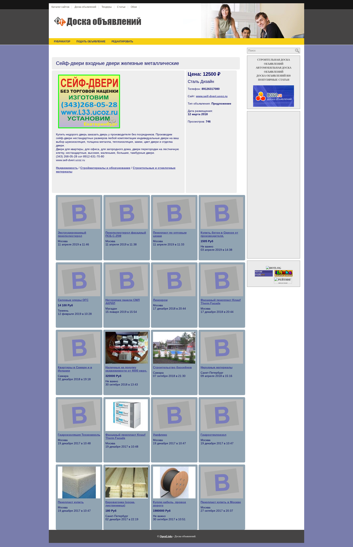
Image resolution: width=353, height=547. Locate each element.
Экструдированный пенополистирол (72, 234)
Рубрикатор (62, 41)
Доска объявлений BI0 (273, 75)
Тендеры (107, 7)
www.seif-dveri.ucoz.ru (212, 96)
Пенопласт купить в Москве (221, 502)
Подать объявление (90, 41)
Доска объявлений (85, 7)
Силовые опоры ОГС (73, 300)
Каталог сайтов (60, 7)
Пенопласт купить (71, 502)
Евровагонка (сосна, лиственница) (120, 503)
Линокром (160, 300)
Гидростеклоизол (213, 434)
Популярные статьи (273, 79)
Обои (134, 7)
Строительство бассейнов (172, 367)
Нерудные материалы (216, 367)
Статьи (121, 7)
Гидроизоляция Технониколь (79, 434)
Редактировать (122, 41)
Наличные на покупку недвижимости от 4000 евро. (126, 369)
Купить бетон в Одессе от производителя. (219, 234)
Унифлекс (160, 434)
